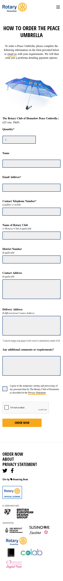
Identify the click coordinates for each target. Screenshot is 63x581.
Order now (12, 454)
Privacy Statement (37, 392)
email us (12, 54)
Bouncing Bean (20, 479)
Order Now (22, 423)
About (8, 459)
